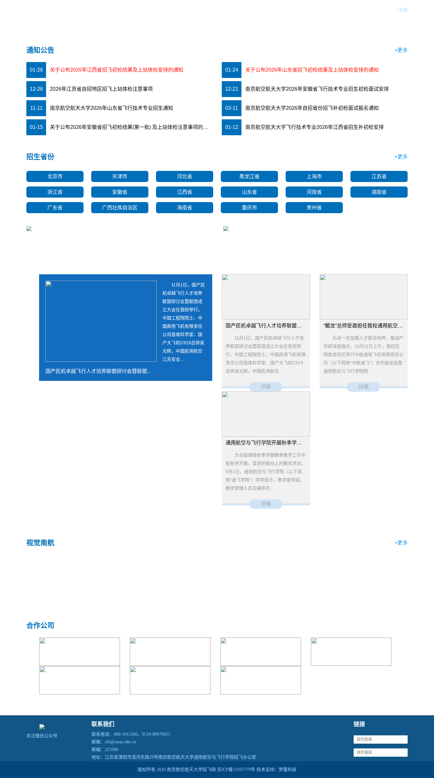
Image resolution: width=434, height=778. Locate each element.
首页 (207, 20)
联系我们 (396, 20)
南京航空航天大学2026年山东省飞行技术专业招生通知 (111, 108)
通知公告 (234, 20)
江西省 (184, 192)
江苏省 (379, 176)
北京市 (55, 176)
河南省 (314, 192)
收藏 (403, 9)
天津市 (119, 176)
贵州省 (314, 207)
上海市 (314, 176)
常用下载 (363, 20)
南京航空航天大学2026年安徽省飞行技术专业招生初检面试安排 (317, 89)
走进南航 (299, 20)
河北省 (184, 176)
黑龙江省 (249, 176)
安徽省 (119, 192)
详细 (266, 386)
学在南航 (331, 20)
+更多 (401, 50)
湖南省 (379, 192)
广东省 (55, 207)
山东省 (249, 192)
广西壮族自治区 (120, 207)
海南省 (184, 207)
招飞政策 (266, 20)
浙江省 (55, 192)
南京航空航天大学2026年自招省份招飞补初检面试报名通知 (312, 108)
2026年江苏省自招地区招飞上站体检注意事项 (101, 89)
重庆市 (249, 207)
